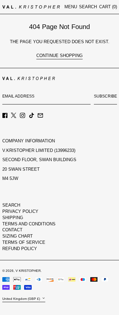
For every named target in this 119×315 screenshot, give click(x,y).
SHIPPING (12, 217)
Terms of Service (23, 242)
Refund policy (19, 248)
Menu (70, 6)
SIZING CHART (17, 236)
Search (11, 205)
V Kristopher (28, 270)
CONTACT (12, 229)
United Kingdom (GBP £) (21, 298)
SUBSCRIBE (105, 96)
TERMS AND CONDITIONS (29, 223)
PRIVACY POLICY (20, 211)
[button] (88, 7)
